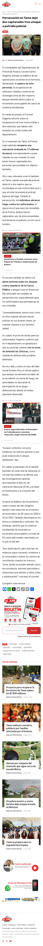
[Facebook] (3, 941)
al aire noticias (24, 644)
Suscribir (34, 630)
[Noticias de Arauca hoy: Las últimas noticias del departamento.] (21, 919)
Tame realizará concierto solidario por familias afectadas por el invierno (19, 728)
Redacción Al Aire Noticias (16, 60)
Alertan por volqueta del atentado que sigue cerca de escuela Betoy (21, 766)
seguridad (7, 654)
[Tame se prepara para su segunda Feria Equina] (21, 831)
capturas (6, 647)
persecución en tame (11, 651)
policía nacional (28, 651)
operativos (28, 647)
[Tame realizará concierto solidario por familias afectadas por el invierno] (21, 717)
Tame (9, 12)
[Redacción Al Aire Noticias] (3, 60)
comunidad (16, 647)
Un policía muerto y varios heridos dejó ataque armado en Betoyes (21, 804)
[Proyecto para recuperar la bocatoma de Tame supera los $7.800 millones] (21, 679)
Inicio (4, 12)
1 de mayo (13, 644)
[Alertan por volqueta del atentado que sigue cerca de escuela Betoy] (21, 755)
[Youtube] (10, 941)
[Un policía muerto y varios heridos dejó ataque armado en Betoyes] (21, 793)
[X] (7, 941)
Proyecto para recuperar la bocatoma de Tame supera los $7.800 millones (20, 690)
